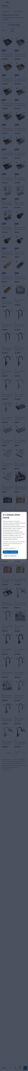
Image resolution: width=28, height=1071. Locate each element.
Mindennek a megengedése (10, 552)
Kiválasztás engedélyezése (10, 556)
